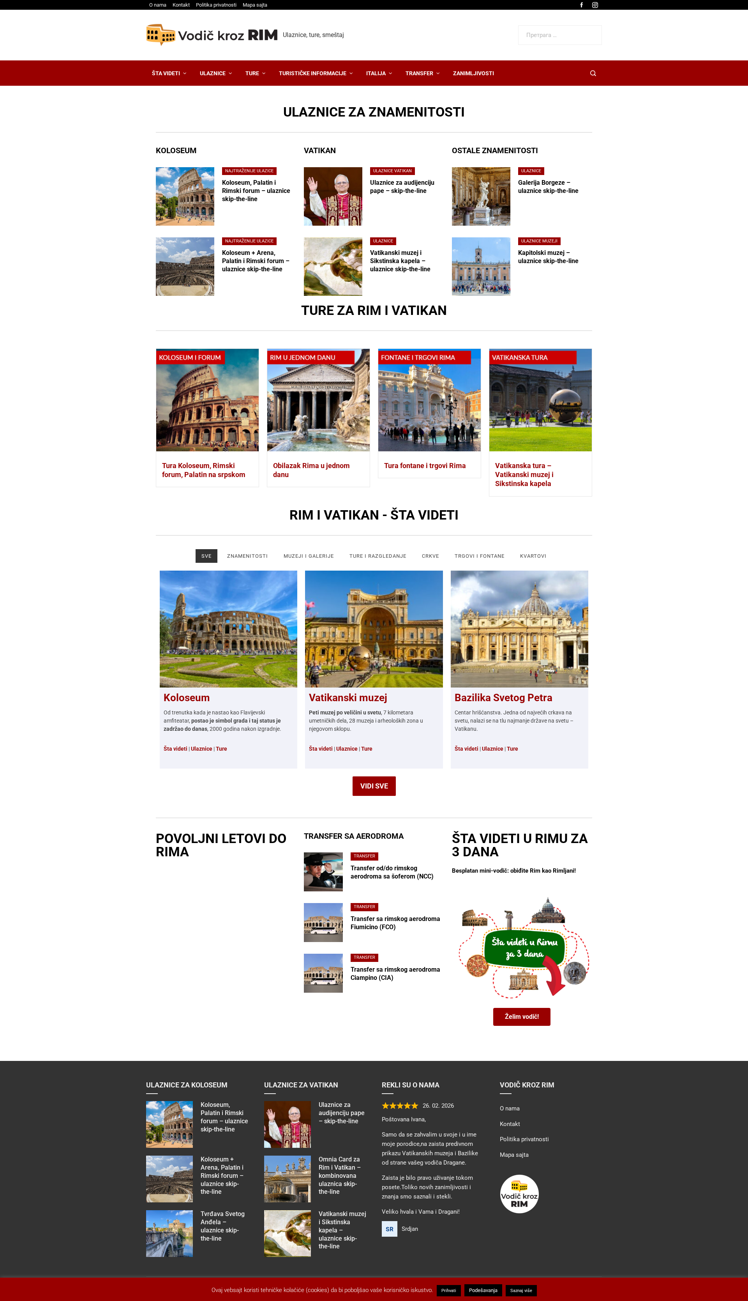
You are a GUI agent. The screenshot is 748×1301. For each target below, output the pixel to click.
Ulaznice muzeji (539, 241)
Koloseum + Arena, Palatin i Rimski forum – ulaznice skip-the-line (255, 261)
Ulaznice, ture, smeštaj (313, 35)
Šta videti (321, 749)
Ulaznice (383, 241)
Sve (206, 556)
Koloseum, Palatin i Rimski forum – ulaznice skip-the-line (256, 191)
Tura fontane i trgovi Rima (425, 465)
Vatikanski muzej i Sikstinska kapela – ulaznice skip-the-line (400, 261)
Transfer (364, 856)
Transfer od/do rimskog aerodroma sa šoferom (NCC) (392, 872)
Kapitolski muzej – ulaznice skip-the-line (548, 257)
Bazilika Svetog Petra (503, 698)
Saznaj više (521, 1290)
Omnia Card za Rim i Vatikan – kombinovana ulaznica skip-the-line (340, 1175)
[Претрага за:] (560, 30)
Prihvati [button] (448, 1290)
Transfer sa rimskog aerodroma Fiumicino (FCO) (395, 923)
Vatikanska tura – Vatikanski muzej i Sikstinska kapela (524, 474)
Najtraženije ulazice (249, 170)
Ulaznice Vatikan (392, 170)
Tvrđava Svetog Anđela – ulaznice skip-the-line (223, 1226)
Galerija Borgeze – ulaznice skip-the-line (548, 186)
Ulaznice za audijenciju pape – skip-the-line (402, 186)
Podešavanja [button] (483, 1290)
